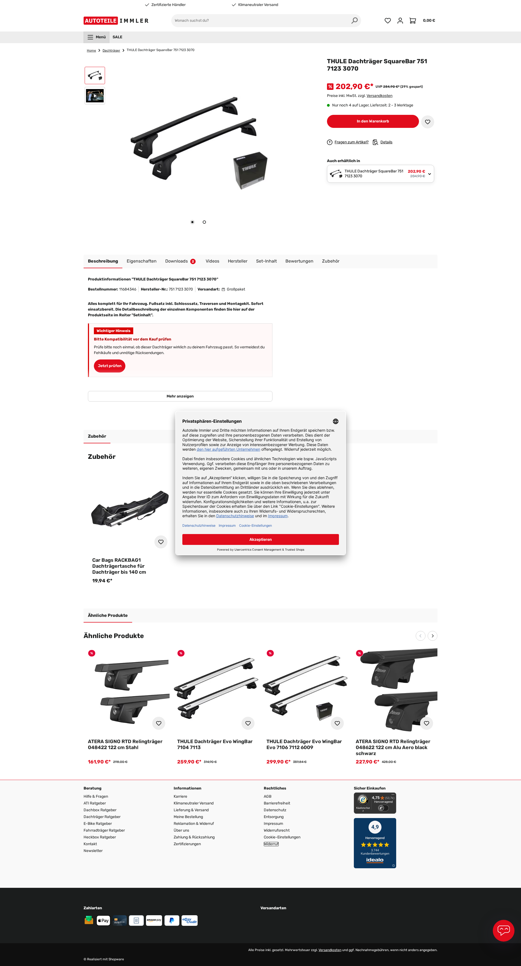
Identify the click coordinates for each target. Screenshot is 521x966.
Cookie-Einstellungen (282, 837)
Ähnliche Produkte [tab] (108, 615)
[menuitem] (96, 37)
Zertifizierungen (187, 844)
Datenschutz (275, 810)
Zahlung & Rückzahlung (194, 837)
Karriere (180, 796)
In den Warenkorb (373, 121)
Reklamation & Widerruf (194, 823)
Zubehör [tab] (97, 436)
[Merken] (427, 121)
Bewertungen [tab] (299, 261)
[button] (95, 77)
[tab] (192, 222)
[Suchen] (354, 20)
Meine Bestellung (188, 817)
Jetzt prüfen (110, 366)
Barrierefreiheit (277, 803)
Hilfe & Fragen (96, 796)
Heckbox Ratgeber (100, 837)
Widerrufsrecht (277, 830)
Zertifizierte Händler (168, 5)
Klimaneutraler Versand (258, 5)
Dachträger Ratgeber (102, 817)
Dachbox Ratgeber (100, 810)
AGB (267, 796)
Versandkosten (379, 95)
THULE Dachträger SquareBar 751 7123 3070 (161, 50)
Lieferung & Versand (191, 810)
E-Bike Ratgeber (98, 823)
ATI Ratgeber (95, 803)
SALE (117, 37)
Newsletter (93, 850)
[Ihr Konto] (400, 21)
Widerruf (271, 844)
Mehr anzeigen (180, 396)
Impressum (273, 823)
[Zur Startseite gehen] (117, 21)
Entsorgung (274, 817)
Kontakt (90, 844)
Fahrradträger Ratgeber (104, 830)
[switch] (383, 808)
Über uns (181, 830)
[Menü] (393, 796)
